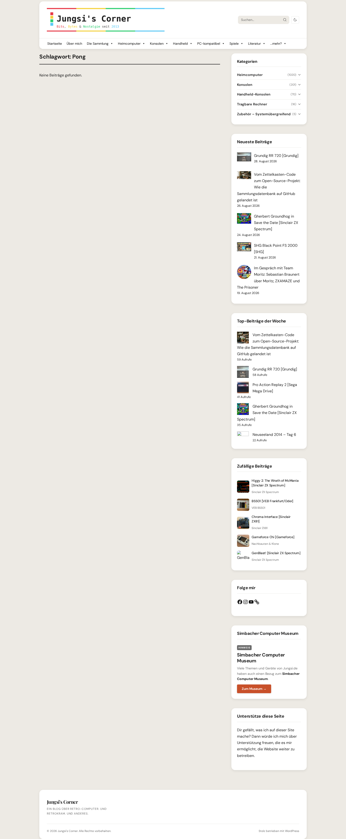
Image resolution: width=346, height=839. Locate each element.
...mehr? (276, 43)
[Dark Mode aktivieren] (295, 20)
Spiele (234, 43)
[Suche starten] (285, 19)
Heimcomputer (129, 43)
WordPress (292, 831)
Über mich (74, 43)
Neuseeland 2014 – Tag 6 (274, 434)
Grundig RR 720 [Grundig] (276, 155)
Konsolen (157, 43)
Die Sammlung (98, 43)
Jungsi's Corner (68, 831)
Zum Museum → (254, 689)
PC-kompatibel (208, 43)
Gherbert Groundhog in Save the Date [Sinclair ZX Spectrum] (276, 222)
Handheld (180, 43)
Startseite (54, 43)
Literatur (254, 43)
